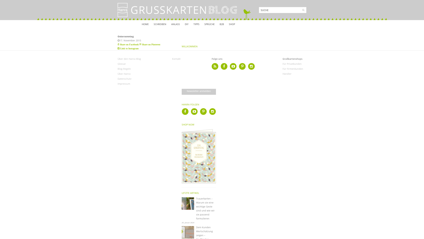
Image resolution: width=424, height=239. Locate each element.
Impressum (124, 83)
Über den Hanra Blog (129, 58)
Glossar (122, 63)
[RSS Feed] (215, 66)
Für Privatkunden (292, 63)
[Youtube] (194, 111)
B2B (222, 24)
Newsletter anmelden (199, 91)
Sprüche (209, 24)
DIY (186, 24)
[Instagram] (212, 111)
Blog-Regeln (124, 68)
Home (145, 24)
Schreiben (160, 24)
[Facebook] (185, 111)
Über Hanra (124, 73)
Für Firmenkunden (293, 68)
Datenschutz (125, 78)
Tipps (196, 24)
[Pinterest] (203, 111)
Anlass (175, 24)
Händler (287, 73)
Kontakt (176, 58)
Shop (232, 24)
